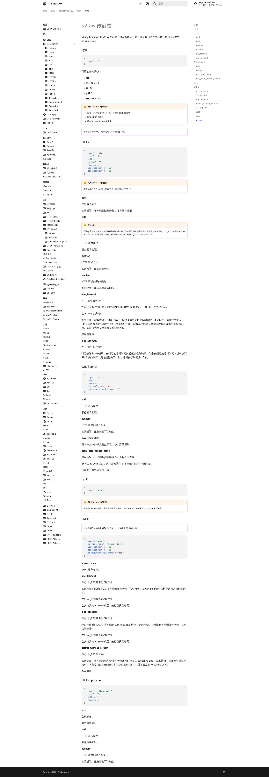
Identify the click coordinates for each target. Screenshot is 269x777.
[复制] (184, 58)
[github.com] (224, 772)
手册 (79, 11)
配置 (87, 11)
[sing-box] (44, 4)
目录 (196, 24)
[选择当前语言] (148, 4)
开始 (45, 11)
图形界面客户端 (66, 11)
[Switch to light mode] (140, 4)
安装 (53, 11)
